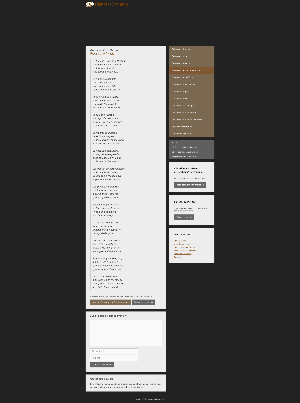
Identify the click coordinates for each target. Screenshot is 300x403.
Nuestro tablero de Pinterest (185, 250)
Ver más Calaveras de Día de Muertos (111, 302)
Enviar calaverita (184, 217)
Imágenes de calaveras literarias (185, 156)
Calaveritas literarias (182, 126)
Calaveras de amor (181, 63)
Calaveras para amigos (183, 105)
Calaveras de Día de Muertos (186, 70)
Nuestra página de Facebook (185, 247)
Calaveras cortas (180, 56)
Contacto (177, 257)
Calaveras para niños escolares (187, 119)
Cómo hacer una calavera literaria (185, 152)
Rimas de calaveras (181, 133)
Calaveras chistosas (181, 49)
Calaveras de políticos (182, 77)
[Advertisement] (150, 25)
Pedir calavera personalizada (190, 185)
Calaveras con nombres (183, 84)
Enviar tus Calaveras (182, 244)
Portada (175, 142)
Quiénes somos (180, 241)
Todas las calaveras (143, 302)
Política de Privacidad (182, 254)
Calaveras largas (180, 91)
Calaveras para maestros (184, 112)
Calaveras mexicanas (182, 98)
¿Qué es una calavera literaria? (184, 147)
